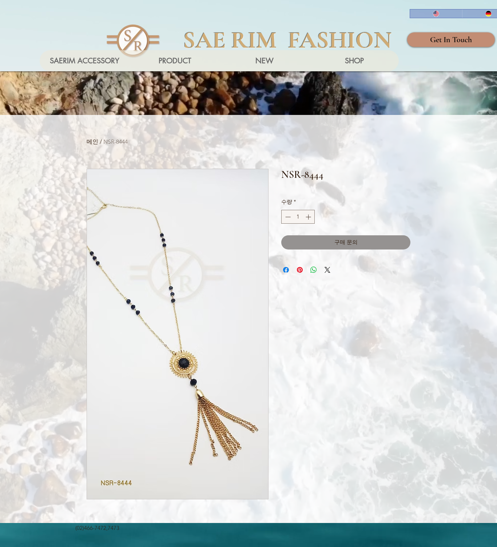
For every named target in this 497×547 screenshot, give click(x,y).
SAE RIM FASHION (287, 40)
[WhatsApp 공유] (313, 269)
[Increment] (309, 217)
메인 (92, 141)
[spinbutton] (298, 217)
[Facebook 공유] (286, 269)
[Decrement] (287, 217)
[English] (436, 13)
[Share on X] (327, 269)
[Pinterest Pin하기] (299, 269)
